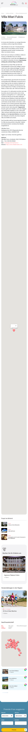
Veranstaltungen (12, 37)
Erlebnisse (22, 37)
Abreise (17, 712)
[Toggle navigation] (2, 3)
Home (2, 13)
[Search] (23, 3)
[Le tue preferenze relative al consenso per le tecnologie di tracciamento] (25, 729)
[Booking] (26, 3)
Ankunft (3, 712)
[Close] (15, 325)
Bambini (17, 720)
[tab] (3, 627)
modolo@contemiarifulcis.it (11, 142)
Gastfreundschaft (6, 39)
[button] (20, 655)
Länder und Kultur (10, 13)
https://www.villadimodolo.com (14, 144)
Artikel (3, 37)
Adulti (2, 720)
